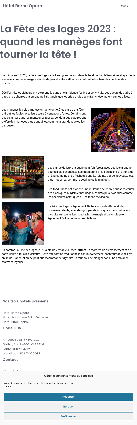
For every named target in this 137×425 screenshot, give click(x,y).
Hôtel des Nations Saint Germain (25, 317)
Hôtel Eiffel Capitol (16, 322)
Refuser (68, 406)
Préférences (68, 416)
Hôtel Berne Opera (16, 313)
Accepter (68, 397)
